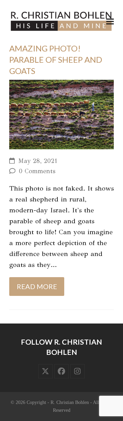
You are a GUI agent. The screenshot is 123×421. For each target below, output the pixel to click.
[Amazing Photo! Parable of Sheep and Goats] (61, 114)
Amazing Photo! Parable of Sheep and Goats (55, 59)
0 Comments (37, 171)
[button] (110, 21)
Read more (37, 286)
